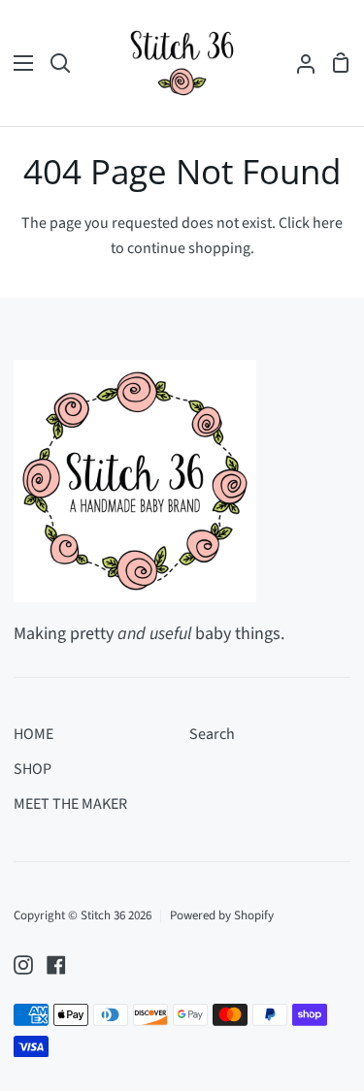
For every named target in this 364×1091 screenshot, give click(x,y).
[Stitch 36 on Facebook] (56, 965)
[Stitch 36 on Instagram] (23, 965)
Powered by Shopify (222, 915)
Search (212, 734)
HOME (33, 734)
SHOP (32, 769)
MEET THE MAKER (70, 804)
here (328, 223)
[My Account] (298, 63)
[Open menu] (17, 63)
